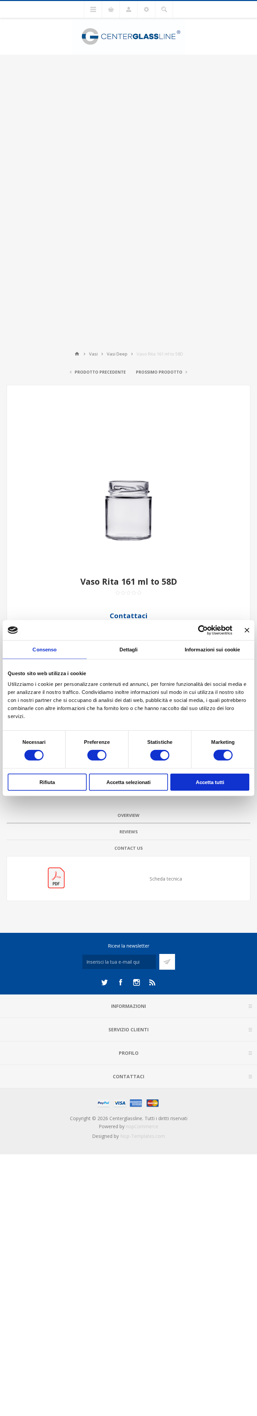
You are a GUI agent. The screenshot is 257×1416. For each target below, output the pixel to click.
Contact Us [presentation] (128, 848)
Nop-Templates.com (142, 1136)
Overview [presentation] (128, 815)
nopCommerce (142, 1126)
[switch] (96, 755)
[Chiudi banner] (247, 630)
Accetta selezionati (128, 782)
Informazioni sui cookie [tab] (212, 649)
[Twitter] (104, 982)
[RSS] (152, 982)
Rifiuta (47, 782)
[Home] (77, 353)
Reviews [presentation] (128, 832)
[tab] (128, 815)
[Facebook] (120, 982)
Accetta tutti (210, 782)
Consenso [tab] (44, 649)
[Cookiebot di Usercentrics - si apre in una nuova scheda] (203, 630)
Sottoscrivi (167, 962)
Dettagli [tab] (128, 649)
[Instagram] (136, 982)
